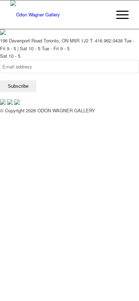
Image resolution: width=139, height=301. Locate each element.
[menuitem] (102, 14)
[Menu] (119, 14)
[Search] (102, 14)
